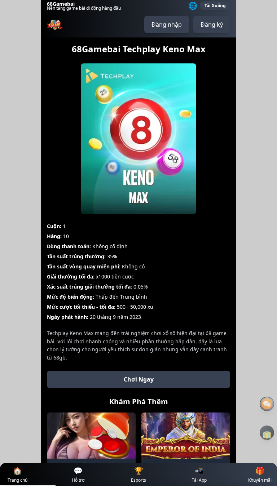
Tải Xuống (215, 6)
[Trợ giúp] (267, 404)
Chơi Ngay (139, 379)
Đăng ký (212, 24)
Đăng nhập (166, 24)
